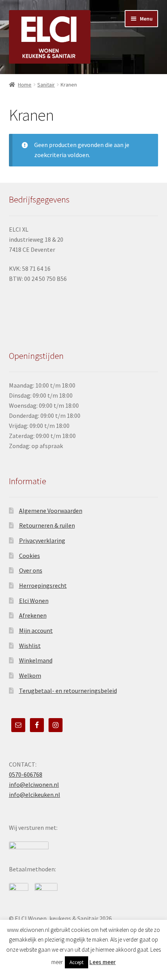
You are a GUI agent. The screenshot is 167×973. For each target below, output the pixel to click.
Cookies (29, 555)
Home (24, 84)
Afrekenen (33, 615)
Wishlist (30, 645)
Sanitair (46, 84)
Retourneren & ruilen (47, 525)
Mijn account (36, 630)
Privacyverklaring (42, 540)
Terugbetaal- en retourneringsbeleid (68, 690)
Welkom (30, 675)
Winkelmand (35, 660)
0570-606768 (25, 774)
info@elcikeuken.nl (34, 794)
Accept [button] (77, 962)
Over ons (30, 570)
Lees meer (102, 962)
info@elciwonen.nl (34, 784)
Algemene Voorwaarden (50, 510)
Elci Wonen (34, 600)
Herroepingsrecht (43, 585)
